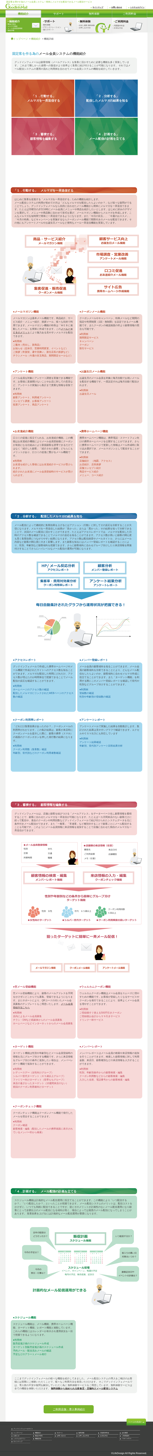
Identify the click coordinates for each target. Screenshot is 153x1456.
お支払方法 (104, 1436)
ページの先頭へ (135, 1422)
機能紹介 (36, 39)
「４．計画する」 (107, 136)
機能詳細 (38, 1438)
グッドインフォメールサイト (23, 1429)
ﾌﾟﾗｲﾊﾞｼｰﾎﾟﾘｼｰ (126, 1438)
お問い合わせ (116, 7)
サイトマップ (97, 7)
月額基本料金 (104, 1433)
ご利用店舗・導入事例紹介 (69, 1409)
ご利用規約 (125, 1436)
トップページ (20, 39)
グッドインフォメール (16, 6)
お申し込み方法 (83, 1436)
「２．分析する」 (107, 98)
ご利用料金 (124, 14)
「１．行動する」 (43, 98)
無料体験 (88, 14)
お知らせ (16, 1436)
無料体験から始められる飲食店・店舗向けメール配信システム (84, 1388)
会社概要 (125, 1433)
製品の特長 (39, 1436)
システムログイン (137, 7)
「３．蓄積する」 (43, 136)
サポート (52, 14)
